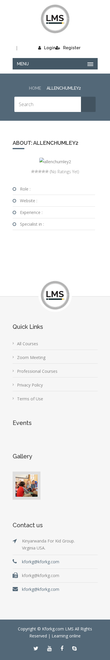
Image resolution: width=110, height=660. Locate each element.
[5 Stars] (47, 171)
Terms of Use (30, 399)
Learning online (66, 636)
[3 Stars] (40, 171)
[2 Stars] (36, 171)
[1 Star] (33, 171)
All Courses (27, 343)
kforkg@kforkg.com (40, 561)
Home (35, 88)
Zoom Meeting (31, 357)
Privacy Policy (30, 385)
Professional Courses (37, 371)
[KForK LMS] (55, 18)
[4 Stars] (43, 171)
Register (71, 47)
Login (49, 47)
